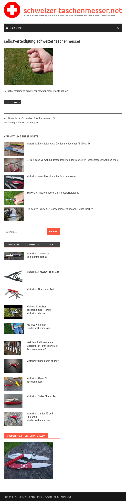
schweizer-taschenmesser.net (73, 10)
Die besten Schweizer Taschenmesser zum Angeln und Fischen (60, 209)
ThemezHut (65, 496)
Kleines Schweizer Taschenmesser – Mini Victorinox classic (39, 310)
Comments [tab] (32, 244)
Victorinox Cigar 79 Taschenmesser (37, 380)
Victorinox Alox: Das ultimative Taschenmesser (51, 176)
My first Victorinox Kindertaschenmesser (38, 326)
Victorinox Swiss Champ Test (42, 396)
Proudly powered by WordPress (19, 496)
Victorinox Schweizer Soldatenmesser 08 (38, 255)
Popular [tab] (13, 244)
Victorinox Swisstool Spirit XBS (43, 271)
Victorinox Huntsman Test (40, 289)
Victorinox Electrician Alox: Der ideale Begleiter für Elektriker (59, 143)
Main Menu (15, 27)
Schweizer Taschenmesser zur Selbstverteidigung (53, 192)
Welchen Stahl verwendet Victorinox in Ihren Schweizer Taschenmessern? (42, 346)
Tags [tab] (50, 244)
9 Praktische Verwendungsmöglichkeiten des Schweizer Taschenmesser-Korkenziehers (72, 159)
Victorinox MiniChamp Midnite (43, 361)
